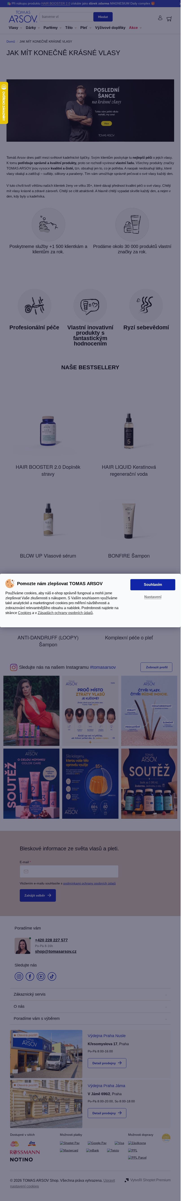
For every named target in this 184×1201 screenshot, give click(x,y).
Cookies (24, 613)
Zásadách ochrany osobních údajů (65, 613)
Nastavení (152, 597)
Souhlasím (153, 584)
